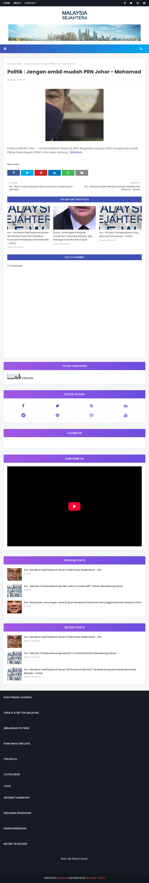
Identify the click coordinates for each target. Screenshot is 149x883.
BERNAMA (76, 152)
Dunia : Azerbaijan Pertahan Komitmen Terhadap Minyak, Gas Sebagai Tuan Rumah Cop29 (72, 236)
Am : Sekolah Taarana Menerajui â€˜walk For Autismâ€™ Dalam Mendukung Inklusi (73, 586)
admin (12, 79)
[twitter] (131, 3)
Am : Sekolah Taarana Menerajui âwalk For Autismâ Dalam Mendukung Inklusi (70, 653)
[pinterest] (143, 3)
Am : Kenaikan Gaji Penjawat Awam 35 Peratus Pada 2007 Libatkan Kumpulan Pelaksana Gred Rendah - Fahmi (28, 238)
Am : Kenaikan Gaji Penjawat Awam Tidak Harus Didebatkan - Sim (63, 570)
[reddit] (23, 415)
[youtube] (126, 415)
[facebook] (125, 3)
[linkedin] (126, 406)
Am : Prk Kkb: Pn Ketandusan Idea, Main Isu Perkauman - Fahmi (119, 234)
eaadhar (62, 878)
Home (7, 3)
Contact (30, 3)
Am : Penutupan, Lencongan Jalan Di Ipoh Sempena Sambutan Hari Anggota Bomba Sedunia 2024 (82, 602)
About (17, 3)
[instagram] (137, 3)
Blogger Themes (95, 878)
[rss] (91, 406)
